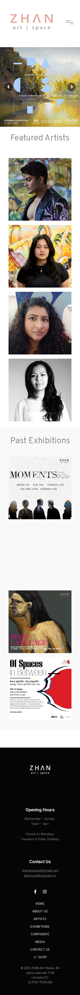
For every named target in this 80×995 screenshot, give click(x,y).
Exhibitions (39, 927)
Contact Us (40, 950)
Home (40, 904)
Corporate (40, 935)
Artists (39, 919)
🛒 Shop (40, 957)
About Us (40, 912)
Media (40, 942)
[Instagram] (45, 892)
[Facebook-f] (35, 892)
